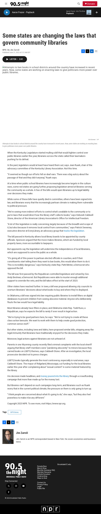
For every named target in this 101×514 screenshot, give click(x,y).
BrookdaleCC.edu (64, 464)
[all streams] (97, 12)
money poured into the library (55, 376)
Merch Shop (42, 468)
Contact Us (41, 483)
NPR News (14, 412)
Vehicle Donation (43, 474)
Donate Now (42, 466)
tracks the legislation (74, 230)
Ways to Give (42, 478)
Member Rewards (44, 472)
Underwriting (42, 476)
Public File (41, 488)
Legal (39, 486)
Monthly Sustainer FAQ (46, 470)
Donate (91, 3)
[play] (7, 12)
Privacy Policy (42, 484)
